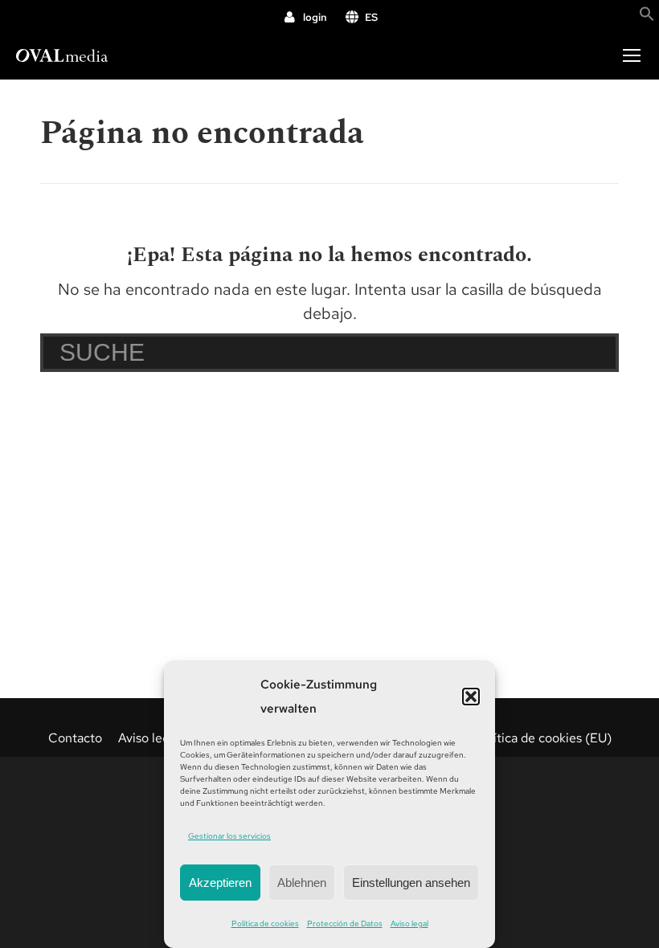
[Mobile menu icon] (631, 55)
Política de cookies (265, 923)
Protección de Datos (345, 923)
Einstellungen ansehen (411, 882)
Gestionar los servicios (229, 836)
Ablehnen (301, 882)
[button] (471, 697)
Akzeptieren (220, 882)
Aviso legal (409, 923)
